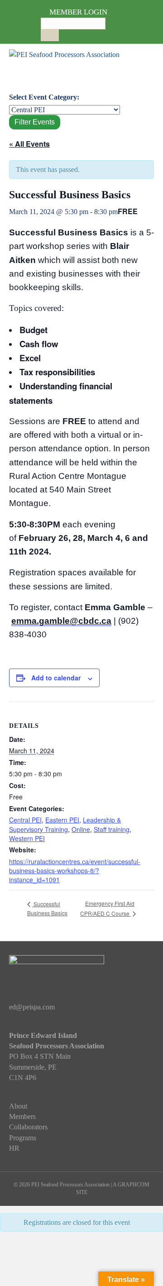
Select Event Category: (44, 97)
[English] (63, 33)
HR (14, 1148)
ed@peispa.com (32, 1007)
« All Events (29, 144)
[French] (72, 33)
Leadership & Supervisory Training (65, 824)
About (18, 1106)
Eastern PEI (62, 819)
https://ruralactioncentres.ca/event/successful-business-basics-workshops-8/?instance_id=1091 (74, 870)
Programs (22, 1138)
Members (22, 1116)
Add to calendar (56, 678)
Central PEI (25, 819)
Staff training (111, 829)
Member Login (78, 12)
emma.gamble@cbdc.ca (61, 621)
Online (81, 829)
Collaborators (28, 1127)
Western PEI (27, 838)
